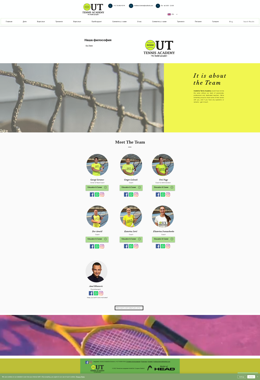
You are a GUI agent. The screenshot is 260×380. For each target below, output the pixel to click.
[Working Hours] (157, 5)
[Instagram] (102, 194)
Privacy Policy (80, 377)
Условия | (150, 361)
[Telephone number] (110, 5)
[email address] (131, 5)
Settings (241, 377)
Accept (251, 377)
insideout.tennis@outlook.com (143, 5)
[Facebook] (92, 194)
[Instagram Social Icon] (90, 362)
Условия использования (133, 361)
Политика (144, 361)
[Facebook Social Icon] (86, 362)
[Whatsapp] (97, 194)
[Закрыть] (257, 376)
